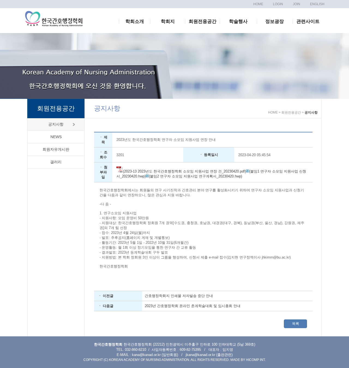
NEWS (56, 137)
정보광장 (274, 21)
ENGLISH (317, 4)
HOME (258, 4)
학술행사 (238, 21)
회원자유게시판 (56, 149)
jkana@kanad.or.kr (200, 355)
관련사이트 (308, 21)
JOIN (296, 4)
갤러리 (56, 162)
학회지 (168, 21)
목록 (295, 324)
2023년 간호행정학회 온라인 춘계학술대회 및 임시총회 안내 (192, 306)
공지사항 (56, 124)
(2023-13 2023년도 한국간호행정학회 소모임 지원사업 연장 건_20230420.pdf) (184, 171)
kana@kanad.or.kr (146, 355)
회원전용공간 (202, 21)
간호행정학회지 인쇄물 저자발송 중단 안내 (179, 296)
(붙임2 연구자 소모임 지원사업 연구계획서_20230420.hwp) (195, 176)
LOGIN (278, 4)
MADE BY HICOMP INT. (248, 360)
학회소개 (134, 21)
